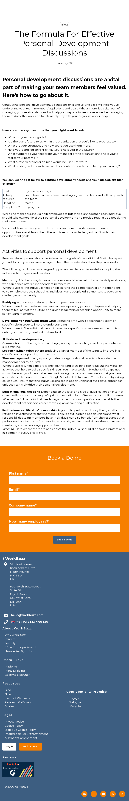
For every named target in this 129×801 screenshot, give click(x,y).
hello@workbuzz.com (27, 615)
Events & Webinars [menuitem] (17, 698)
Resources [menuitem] (11, 683)
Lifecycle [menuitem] (75, 706)
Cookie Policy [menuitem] (14, 725)
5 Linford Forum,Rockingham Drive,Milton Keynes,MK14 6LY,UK (23, 572)
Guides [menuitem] (9, 706)
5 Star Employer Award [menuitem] (20, 647)
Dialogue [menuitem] (75, 702)
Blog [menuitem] (8, 690)
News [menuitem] (8, 694)
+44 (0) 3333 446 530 (32, 621)
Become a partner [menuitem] (17, 674)
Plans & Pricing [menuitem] (15, 670)
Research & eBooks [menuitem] (18, 702)
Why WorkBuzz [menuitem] (15, 635)
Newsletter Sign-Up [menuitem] (18, 651)
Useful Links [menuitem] (12, 660)
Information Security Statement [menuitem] (26, 733)
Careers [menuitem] (10, 639)
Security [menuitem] (10, 643)
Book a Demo (30, 746)
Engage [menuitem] (74, 698)
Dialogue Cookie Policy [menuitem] (20, 729)
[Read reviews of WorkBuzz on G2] (18, 770)
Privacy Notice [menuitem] (14, 721)
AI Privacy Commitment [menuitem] (21, 738)
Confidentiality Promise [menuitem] (86, 691)
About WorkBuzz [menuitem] (17, 628)
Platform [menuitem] (11, 666)
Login (9, 746)
